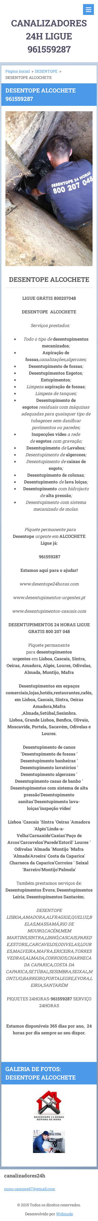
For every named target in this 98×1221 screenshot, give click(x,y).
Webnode (64, 1213)
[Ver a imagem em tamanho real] (49, 1106)
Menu (88, 9)
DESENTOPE (46, 71)
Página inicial (17, 71)
